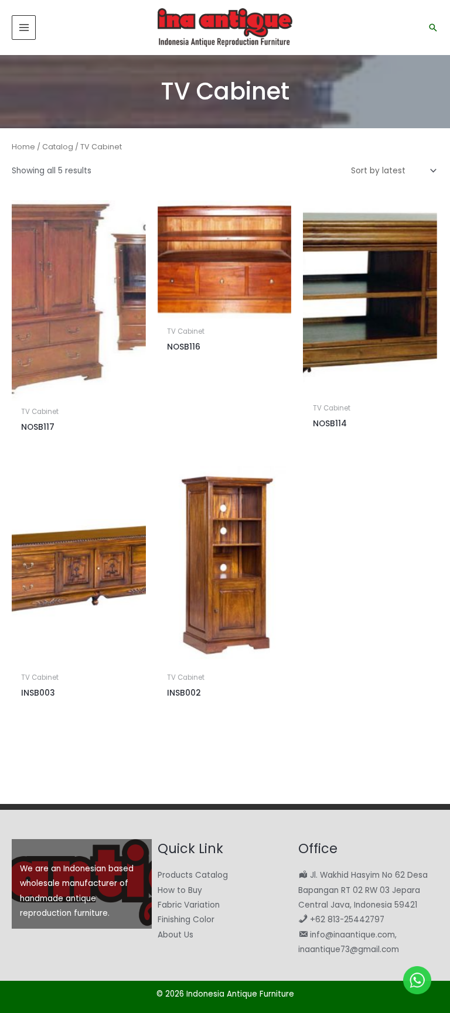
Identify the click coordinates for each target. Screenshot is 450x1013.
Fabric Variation (189, 905)
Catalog (57, 147)
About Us (175, 934)
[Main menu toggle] (24, 27)
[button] (433, 27)
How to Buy (180, 890)
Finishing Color (186, 919)
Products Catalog (193, 875)
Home (23, 147)
